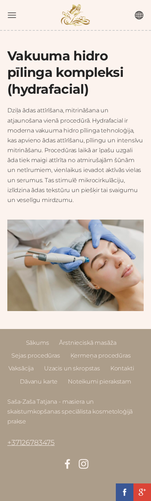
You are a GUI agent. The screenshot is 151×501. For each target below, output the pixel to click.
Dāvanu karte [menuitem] (39, 381)
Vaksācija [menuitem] (21, 368)
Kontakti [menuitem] (122, 368)
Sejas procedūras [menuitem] (35, 355)
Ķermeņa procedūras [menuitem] (100, 355)
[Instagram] (83, 463)
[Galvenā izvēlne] (12, 15)
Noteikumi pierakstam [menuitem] (99, 381)
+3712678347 (29, 442)
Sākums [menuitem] (37, 342)
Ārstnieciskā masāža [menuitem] (87, 342)
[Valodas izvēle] (139, 15)
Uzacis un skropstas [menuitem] (72, 368)
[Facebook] (67, 463)
